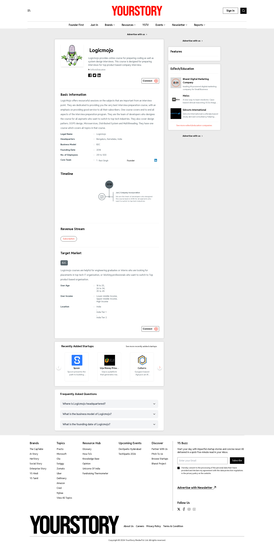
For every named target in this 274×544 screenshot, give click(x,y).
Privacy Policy (153, 526)
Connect (147, 81)
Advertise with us (136, 34)
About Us (129, 526)
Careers (140, 526)
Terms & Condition (173, 526)
